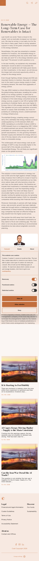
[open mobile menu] (36, 3)
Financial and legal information (12, 507)
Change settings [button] (18, 556)
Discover (30, 504)
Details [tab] (19, 249)
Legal (3, 504)
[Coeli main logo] (3, 3)
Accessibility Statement (9, 523)
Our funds (30, 507)
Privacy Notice (6, 519)
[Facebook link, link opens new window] (16, 544)
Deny (19, 310)
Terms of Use (6, 515)
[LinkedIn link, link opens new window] (23, 544)
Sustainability (32, 511)
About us (5, 531)
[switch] (34, 284)
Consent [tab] (7, 249)
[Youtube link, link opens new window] (19, 544)
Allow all (19, 298)
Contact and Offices (8, 534)
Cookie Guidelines (7, 511)
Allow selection (19, 304)
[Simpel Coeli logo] (4, 499)
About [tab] (32, 249)
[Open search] (27, 3)
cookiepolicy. (6, 271)
